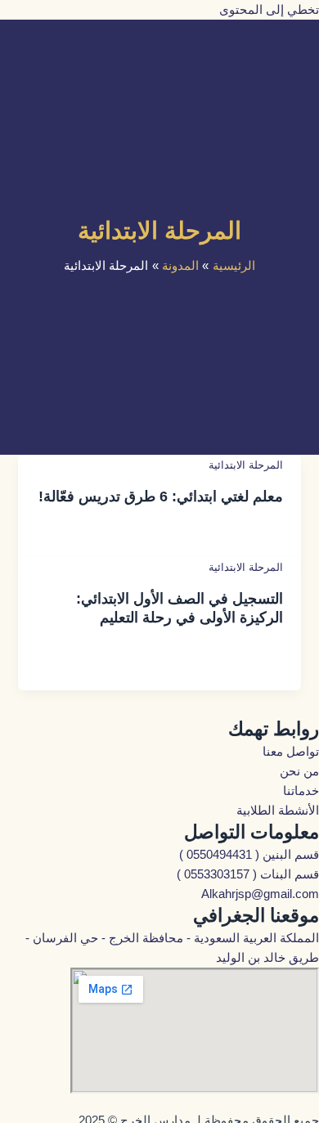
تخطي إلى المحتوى (269, 9)
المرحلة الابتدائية (246, 465)
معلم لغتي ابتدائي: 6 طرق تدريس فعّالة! (160, 496)
